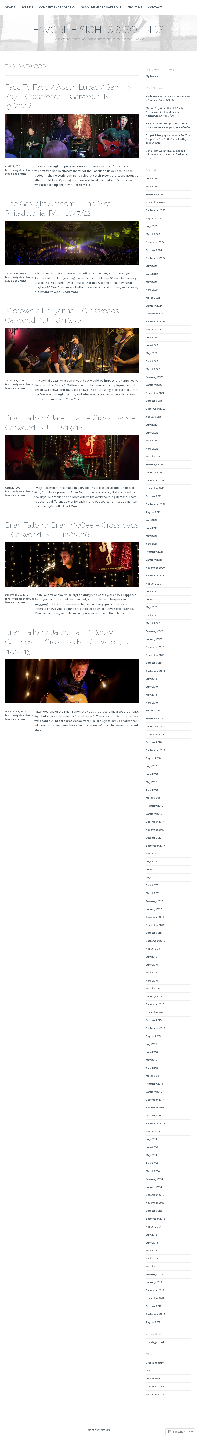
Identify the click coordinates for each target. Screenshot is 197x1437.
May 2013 (151, 1250)
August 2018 (153, 758)
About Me (134, 7)
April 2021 (152, 543)
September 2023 (156, 321)
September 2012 (155, 1314)
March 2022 (153, 456)
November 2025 (155, 202)
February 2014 (154, 1179)
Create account (155, 1362)
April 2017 (152, 885)
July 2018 (151, 766)
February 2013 (154, 1274)
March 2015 (153, 1075)
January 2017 (154, 909)
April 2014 (152, 1163)
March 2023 (153, 369)
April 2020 (152, 615)
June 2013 (152, 1242)
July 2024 (151, 265)
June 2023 (152, 345)
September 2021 (155, 504)
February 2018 (154, 805)
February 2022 (154, 464)
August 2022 (153, 416)
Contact (155, 7)
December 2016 (155, 917)
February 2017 (154, 901)
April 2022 (152, 448)
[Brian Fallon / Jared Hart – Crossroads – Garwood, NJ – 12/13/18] (72, 478)
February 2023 (155, 377)
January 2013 (154, 1282)
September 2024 (155, 258)
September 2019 (155, 671)
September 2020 (156, 575)
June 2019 (152, 686)
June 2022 (152, 432)
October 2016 (154, 933)
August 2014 (153, 1131)
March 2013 (153, 1266)
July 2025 (151, 226)
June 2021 (152, 528)
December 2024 (155, 242)
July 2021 (151, 520)
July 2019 (151, 678)
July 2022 (151, 424)
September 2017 (155, 845)
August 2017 (153, 853)
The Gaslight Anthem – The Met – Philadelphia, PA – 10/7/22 (60, 208)
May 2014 (151, 1155)
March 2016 (153, 988)
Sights (10, 7)
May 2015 (151, 1059)
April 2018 (152, 790)
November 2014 (155, 1107)
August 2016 (153, 948)
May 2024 (151, 281)
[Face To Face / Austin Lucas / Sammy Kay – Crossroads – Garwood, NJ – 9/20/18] (72, 157)
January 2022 (154, 472)
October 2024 (154, 250)
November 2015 (155, 1012)
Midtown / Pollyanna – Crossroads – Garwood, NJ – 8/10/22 (65, 315)
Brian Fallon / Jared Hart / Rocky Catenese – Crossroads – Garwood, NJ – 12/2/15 (72, 642)
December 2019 (155, 647)
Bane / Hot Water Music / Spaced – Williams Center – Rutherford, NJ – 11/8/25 (166, 154)
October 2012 (153, 1306)
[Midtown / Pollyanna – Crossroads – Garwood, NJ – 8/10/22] (72, 371)
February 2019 (154, 718)
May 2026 (151, 186)
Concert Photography (57, 7)
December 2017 (155, 821)
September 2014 (155, 1123)
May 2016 (151, 972)
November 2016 (155, 925)
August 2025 (153, 218)
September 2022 (155, 408)
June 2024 (152, 274)
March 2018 (153, 797)
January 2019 (154, 726)
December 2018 (155, 734)
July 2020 (152, 591)
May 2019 (151, 694)
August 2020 (153, 583)
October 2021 (153, 496)
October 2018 (154, 742)
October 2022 (154, 400)
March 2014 (153, 1171)
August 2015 (153, 1036)
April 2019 (152, 702)
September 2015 (155, 1028)
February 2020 (155, 631)
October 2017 (154, 837)
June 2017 (152, 869)
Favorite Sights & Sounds (98, 29)
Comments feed (155, 1386)
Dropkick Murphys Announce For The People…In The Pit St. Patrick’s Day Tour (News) (168, 139)
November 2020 (155, 567)
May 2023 (152, 353)
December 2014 (155, 1099)
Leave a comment (15, 173)
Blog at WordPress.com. (98, 1430)
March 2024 (153, 297)
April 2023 (152, 361)
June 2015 (152, 1052)
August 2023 (153, 329)
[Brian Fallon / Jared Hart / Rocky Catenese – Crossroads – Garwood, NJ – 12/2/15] (72, 702)
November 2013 (155, 1202)
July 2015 (151, 1044)
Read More (82, 185)
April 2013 (152, 1258)
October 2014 (154, 1115)
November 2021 (155, 488)
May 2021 (151, 536)
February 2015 (154, 1083)
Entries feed (153, 1378)
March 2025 (153, 234)
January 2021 (154, 559)
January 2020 (154, 639)
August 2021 (153, 512)
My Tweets (152, 76)
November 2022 (155, 393)
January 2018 (154, 813)
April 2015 (152, 1068)
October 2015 (154, 1020)
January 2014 (154, 1187)
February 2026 (154, 194)
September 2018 (155, 750)
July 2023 (152, 337)
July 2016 (151, 956)
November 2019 (155, 655)
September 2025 (155, 210)
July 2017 (151, 861)
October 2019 (154, 662)
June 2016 (152, 964)
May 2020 (152, 607)
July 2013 (151, 1234)
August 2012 (153, 1322)
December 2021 (155, 480)
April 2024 (152, 289)
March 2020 (153, 623)
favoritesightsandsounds (20, 170)
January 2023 (154, 385)
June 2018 (152, 774)
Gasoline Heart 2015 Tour (101, 7)
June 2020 (152, 599)
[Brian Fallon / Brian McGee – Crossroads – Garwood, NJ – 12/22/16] (72, 586)
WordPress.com (155, 1394)
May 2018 (151, 782)
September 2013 (155, 1218)
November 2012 (155, 1298)
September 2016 (155, 940)
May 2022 (151, 440)
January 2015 (154, 1091)
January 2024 (154, 305)
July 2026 (151, 178)
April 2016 (152, 980)
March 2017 (153, 893)
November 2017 (155, 829)
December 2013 (155, 1194)
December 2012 (155, 1290)
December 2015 (155, 1004)
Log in (149, 1370)
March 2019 (153, 710)
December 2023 (155, 313)
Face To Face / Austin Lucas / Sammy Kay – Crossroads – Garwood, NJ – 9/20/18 (68, 96)
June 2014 (152, 1147)
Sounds (27, 7)
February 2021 (154, 551)
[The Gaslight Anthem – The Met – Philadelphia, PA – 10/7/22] (72, 264)
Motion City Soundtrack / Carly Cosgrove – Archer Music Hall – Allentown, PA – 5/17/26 (164, 112)
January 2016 (154, 996)
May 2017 (151, 877)
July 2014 (151, 1139)
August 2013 (153, 1226)
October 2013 (154, 1210)
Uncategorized (155, 1342)
